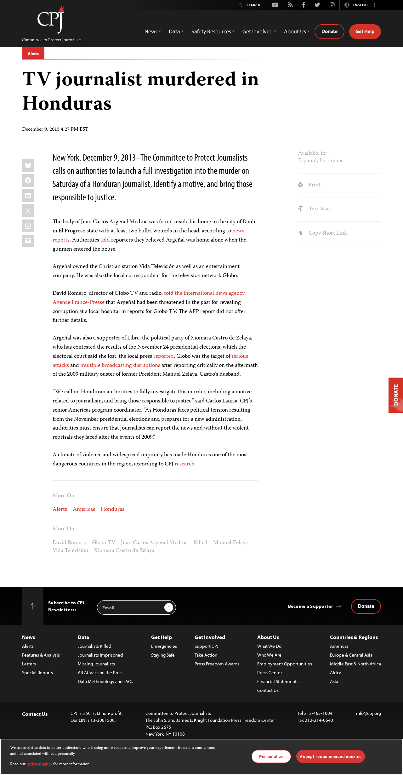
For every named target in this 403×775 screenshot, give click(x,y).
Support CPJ (207, 646)
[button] (374, 5)
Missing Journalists (96, 664)
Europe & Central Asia (351, 655)
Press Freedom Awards (217, 664)
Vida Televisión (70, 551)
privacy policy (40, 764)
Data (83, 637)
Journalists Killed (94, 646)
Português (331, 161)
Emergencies (164, 646)
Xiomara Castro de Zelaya (124, 551)
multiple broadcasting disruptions (120, 365)
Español (307, 161)
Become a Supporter (310, 606)
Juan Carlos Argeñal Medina (154, 543)
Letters (29, 664)
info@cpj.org (368, 713)
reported (163, 356)
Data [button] (174, 31)
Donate (329, 31)
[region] (201, 757)
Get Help (365, 31)
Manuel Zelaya (230, 543)
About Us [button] (295, 31)
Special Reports (37, 672)
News (28, 637)
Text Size (318, 209)
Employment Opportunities (284, 664)
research (185, 464)
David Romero (69, 543)
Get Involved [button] (257, 31)
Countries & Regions (354, 637)
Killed (200, 543)
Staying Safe (163, 655)
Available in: (312, 153)
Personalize (271, 756)
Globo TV (103, 543)
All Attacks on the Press (100, 672)
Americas (84, 509)
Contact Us (268, 690)
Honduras (112, 509)
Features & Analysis (41, 655)
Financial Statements (277, 681)
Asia (334, 681)
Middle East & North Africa (355, 664)
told (105, 240)
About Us (268, 637)
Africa (335, 672)
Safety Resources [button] (211, 31)
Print (313, 185)
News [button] (151, 31)
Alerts (33, 53)
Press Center (269, 672)
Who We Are (269, 655)
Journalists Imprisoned (100, 655)
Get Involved (210, 637)
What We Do (269, 646)
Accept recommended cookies (330, 756)
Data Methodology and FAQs (105, 681)
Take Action (206, 655)
